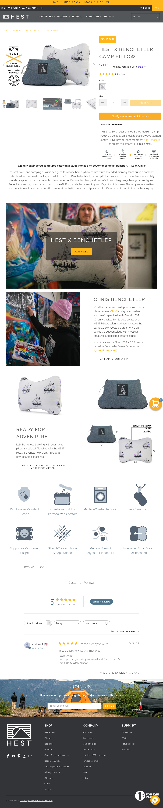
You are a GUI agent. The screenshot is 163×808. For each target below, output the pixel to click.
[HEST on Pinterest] (19, 756)
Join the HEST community (95, 755)
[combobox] (67, 623)
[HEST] (16, 17)
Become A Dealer (52, 761)
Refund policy (128, 744)
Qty (101, 96)
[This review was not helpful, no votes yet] (136, 672)
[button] (155, 800)
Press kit (87, 766)
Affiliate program (91, 761)
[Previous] (4, 64)
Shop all (48, 789)
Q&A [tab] (42, 567)
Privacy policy (26, 800)
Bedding (77, 16)
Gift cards (48, 778)
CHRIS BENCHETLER (119, 299)
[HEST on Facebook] (8, 756)
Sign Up (109, 705)
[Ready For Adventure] (120, 444)
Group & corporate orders (56, 755)
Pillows (62, 16)
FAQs (124, 738)
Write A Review (101, 601)
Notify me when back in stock (130, 116)
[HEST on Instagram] (24, 756)
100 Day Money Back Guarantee (22, 8)
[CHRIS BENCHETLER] (43, 329)
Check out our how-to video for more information (43, 467)
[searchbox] (35, 623)
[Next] (93, 64)
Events (86, 772)
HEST (16, 800)
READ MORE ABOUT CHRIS (112, 359)
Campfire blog (89, 744)
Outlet (47, 783)
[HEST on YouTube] (13, 756)
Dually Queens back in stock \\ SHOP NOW (81, 2)
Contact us (127, 732)
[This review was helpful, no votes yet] (130, 672)
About (107, 16)
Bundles (48, 749)
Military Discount (52, 772)
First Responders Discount (56, 766)
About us (87, 732)
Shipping (126, 749)
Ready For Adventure (32, 433)
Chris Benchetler (151, 139)
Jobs (85, 778)
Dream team (89, 749)
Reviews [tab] (29, 567)
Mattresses (46, 16)
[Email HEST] (30, 756)
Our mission (88, 738)
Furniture (93, 16)
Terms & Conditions (43, 800)
